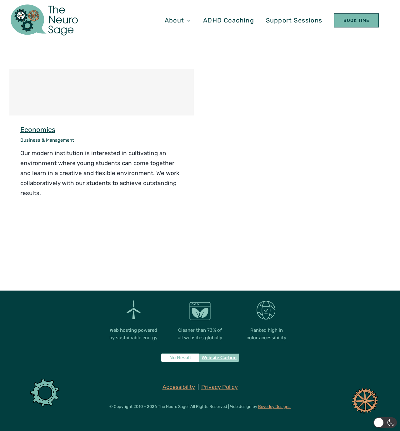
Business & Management (47, 140)
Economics (102, 92)
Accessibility (178, 387)
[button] (385, 422)
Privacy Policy (219, 387)
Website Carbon (219, 357)
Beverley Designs (274, 406)
